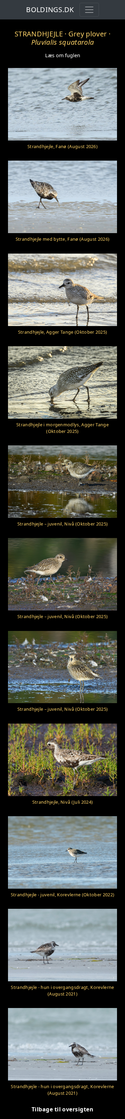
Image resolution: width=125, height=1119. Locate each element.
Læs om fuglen (62, 55)
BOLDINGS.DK (50, 9)
